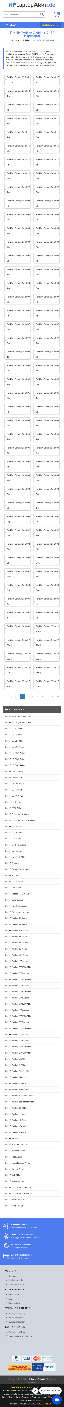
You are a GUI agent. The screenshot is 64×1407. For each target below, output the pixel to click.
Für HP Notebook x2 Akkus (17, 894)
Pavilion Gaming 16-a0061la (47, 395)
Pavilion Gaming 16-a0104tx (47, 176)
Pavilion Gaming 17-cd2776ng (47, 670)
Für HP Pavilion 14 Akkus (16, 924)
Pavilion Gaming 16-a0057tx (18, 409)
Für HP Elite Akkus (13, 838)
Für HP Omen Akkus (14, 900)
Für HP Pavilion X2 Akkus (16, 1120)
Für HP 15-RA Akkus (14, 796)
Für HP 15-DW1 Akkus (15, 753)
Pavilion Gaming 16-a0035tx (47, 491)
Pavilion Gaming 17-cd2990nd (47, 629)
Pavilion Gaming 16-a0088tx (47, 231)
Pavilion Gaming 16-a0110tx (47, 134)
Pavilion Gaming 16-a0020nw (47, 560)
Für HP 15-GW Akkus (14, 783)
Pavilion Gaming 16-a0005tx (47, 587)
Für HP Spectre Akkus (14, 1169)
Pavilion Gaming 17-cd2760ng (47, 684)
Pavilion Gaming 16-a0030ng (18, 519)
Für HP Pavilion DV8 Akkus (17, 1040)
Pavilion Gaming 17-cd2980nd (18, 642)
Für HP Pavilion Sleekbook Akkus (19, 1095)
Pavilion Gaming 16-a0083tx (18, 272)
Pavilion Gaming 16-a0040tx (47, 478)
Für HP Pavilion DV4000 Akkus (18, 1004)
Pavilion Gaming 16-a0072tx (47, 340)
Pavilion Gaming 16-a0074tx (47, 327)
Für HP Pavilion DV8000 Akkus (18, 1046)
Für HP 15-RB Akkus (14, 802)
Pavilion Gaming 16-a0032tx (18, 505)
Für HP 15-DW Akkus (14, 747)
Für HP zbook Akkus (14, 1206)
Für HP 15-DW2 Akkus (15, 759)
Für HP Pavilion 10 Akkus (16, 918)
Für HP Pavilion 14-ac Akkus (17, 930)
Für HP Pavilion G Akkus (15, 1065)
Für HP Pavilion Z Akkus (15, 1132)
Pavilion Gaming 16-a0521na (18, 93)
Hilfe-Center (52, 25)
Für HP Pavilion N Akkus (15, 1083)
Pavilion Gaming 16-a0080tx (47, 285)
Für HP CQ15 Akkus (14, 832)
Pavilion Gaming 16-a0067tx (18, 382)
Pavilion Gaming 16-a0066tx (47, 382)
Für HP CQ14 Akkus (14, 826)
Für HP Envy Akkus (13, 851)
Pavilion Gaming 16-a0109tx (18, 148)
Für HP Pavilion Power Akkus (17, 1089)
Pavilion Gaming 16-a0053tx (47, 423)
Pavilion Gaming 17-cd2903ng (47, 656)
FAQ (10, 1299)
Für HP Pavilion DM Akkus (16, 955)
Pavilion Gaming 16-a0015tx (47, 574)
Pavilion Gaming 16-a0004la (18, 601)
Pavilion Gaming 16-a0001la (18, 615)
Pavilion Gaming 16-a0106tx (47, 162)
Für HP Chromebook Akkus (17, 814)
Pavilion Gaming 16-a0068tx (47, 368)
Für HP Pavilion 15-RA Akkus (17, 942)
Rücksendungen (15, 1303)
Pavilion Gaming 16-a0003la (47, 601)
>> (58, 696)
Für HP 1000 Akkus (13, 728)
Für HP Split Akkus (13, 1175)
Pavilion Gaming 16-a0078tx (47, 299)
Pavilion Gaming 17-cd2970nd (47, 642)
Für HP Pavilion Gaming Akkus (18, 1071)
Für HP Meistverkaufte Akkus (18, 716)
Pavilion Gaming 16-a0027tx (47, 533)
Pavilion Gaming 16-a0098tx (47, 189)
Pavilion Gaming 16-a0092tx (47, 217)
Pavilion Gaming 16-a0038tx (18, 491)
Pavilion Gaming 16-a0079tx (18, 299)
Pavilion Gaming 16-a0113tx (18, 121)
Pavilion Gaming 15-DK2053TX (18, 80)
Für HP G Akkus (12, 863)
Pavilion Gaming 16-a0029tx (47, 519)
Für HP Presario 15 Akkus (16, 1144)
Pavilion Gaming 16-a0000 (18, 629)
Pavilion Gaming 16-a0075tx (18, 327)
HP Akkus (26, 40)
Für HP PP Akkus (12, 1138)
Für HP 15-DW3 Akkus (15, 765)
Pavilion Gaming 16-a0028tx (18, 533)
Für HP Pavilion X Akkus (15, 1114)
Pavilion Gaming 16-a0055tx (47, 409)
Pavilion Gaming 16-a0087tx (18, 244)
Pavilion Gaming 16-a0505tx (47, 93)
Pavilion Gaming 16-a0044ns (47, 450)
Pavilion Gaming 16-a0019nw (18, 574)
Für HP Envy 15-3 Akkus (15, 857)
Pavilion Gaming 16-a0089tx (18, 231)
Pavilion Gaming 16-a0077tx (18, 313)
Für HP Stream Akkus (14, 1181)
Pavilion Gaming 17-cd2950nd (18, 656)
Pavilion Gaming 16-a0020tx (18, 560)
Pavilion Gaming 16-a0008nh (18, 587)
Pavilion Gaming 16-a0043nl (47, 464)
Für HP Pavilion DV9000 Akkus (18, 1053)
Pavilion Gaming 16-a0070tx (47, 354)
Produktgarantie (15, 1280)
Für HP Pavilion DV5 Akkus (17, 1010)
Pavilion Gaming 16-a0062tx (18, 395)
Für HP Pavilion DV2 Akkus (17, 973)
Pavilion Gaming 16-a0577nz (47, 80)
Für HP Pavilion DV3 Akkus (17, 985)
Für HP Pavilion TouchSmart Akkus (20, 1102)
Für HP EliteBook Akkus (15, 845)
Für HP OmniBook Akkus (16, 906)
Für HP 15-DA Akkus (14, 734)
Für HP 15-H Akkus (13, 790)
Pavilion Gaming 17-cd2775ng (18, 684)
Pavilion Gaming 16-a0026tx (18, 546)
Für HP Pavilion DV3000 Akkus (18, 991)
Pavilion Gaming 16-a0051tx (47, 436)
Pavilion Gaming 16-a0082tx (47, 272)
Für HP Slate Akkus (13, 1157)
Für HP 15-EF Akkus (14, 777)
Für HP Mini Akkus (13, 887)
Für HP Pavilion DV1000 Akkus (18, 967)
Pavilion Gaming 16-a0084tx (47, 258)
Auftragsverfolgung (16, 1313)
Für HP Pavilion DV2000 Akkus (18, 979)
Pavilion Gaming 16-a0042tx (18, 478)
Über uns (12, 1276)
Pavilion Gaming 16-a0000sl (47, 615)
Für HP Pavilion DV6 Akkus (17, 1022)
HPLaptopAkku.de (36, 1379)
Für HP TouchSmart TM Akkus (18, 1187)
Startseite (14, 40)
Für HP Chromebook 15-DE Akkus (20, 820)
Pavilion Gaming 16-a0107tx (18, 162)
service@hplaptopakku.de (20, 1336)
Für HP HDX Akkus (13, 875)
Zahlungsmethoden (16, 1322)
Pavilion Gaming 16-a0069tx (18, 368)
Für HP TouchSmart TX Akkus (18, 1193)
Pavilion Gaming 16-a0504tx (18, 107)
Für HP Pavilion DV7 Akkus (17, 1034)
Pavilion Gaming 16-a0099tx (18, 189)
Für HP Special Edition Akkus (17, 1163)
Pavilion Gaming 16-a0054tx (18, 423)
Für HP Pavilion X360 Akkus (17, 1126)
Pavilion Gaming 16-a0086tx (47, 244)
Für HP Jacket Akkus (14, 881)
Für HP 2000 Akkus (13, 808)
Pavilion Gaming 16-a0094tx (18, 217)
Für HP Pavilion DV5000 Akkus (18, 1016)
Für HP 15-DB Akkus (14, 741)
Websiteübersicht (16, 1284)
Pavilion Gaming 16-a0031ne (47, 505)
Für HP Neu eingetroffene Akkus (19, 722)
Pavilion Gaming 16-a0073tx (18, 340)
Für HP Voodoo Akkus (15, 1199)
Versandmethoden (16, 1317)
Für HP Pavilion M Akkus (15, 1077)
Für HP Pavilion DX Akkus (16, 1059)
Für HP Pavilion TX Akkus (16, 1108)
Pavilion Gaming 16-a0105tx (18, 176)
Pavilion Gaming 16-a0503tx (47, 107)
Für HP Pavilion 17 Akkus (16, 949)
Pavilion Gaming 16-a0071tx (18, 354)
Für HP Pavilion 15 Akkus (16, 936)
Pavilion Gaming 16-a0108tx (47, 148)
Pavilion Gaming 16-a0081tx (18, 285)
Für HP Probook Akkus (15, 1150)
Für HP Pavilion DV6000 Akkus (18, 1028)
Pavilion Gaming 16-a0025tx (47, 546)
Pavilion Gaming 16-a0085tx (18, 258)
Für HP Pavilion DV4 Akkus (17, 998)
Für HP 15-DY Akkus (14, 771)
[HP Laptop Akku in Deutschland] (32, 7)
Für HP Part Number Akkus (17, 912)
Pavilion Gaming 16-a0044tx (18, 450)
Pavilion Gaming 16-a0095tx (47, 203)
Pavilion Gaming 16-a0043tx (18, 464)
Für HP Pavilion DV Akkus (16, 961)
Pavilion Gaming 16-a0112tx (47, 121)
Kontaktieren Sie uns (17, 1332)
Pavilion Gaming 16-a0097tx (18, 203)
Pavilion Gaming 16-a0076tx (47, 313)
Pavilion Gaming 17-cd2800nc (18, 670)
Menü (12, 25)
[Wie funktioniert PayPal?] (44, 1371)
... (47, 696)
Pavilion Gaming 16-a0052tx (18, 436)
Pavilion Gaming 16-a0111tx (18, 134)
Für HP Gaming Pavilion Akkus (18, 869)
